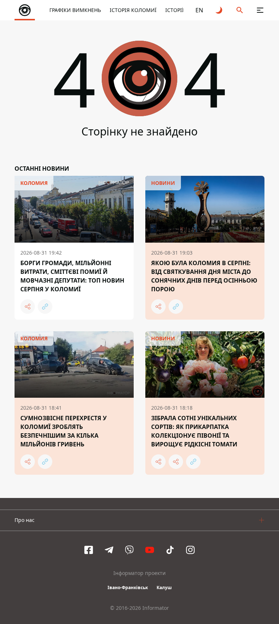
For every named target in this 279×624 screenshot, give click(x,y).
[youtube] (149, 550)
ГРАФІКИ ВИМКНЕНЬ (75, 10)
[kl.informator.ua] (25, 10)
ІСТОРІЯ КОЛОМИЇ (133, 10)
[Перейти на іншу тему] (219, 10)
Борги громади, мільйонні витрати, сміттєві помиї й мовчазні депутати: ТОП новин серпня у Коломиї (72, 276)
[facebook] (88, 550)
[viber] (129, 550)
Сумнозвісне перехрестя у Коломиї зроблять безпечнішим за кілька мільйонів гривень (63, 431)
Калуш (164, 587)
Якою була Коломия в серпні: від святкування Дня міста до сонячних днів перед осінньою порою (204, 276)
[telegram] (109, 550)
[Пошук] (239, 10)
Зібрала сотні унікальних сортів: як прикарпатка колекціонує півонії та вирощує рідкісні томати (194, 431)
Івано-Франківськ (128, 587)
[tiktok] (170, 550)
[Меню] (260, 10)
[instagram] (190, 550)
